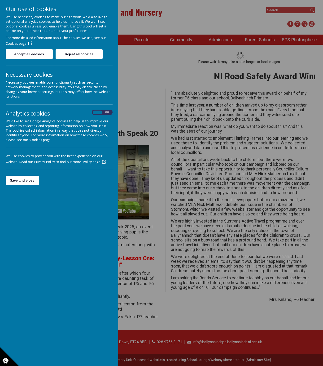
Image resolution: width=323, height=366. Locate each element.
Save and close (22, 180)
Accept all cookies (29, 54)
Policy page (91, 162)
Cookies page (16, 43)
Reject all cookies (79, 54)
